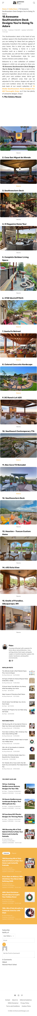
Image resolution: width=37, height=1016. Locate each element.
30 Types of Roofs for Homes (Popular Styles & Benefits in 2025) (15, 679)
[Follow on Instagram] (18, 995)
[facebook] (10, 661)
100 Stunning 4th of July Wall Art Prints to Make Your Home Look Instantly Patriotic (14, 725)
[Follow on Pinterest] (12, 661)
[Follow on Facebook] (15, 995)
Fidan (5, 30)
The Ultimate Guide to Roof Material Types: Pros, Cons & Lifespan (14, 672)
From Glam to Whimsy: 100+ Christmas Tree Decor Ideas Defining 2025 (14, 732)
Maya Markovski (8, 839)
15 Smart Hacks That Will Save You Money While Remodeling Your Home (14, 687)
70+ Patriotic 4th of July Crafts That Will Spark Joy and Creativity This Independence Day (15, 764)
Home (4, 9)
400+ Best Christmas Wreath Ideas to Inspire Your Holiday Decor (15, 740)
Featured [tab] (6, 853)
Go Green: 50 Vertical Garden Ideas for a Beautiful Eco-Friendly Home (13, 756)
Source (18, 186)
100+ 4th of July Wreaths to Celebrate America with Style (13, 748)
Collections (13, 9)
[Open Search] (34, 2)
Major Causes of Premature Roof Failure (13, 694)
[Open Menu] (3, 2)
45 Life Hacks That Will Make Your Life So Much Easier (14, 703)
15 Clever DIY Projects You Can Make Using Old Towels (14, 710)
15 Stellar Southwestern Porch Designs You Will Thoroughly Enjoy (18, 88)
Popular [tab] (14, 853)
